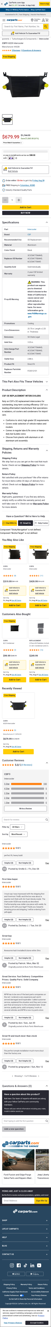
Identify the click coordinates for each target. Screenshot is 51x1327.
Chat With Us (11, 523)
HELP (4, 1237)
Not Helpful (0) (25, 863)
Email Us (27, 523)
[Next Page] (39, 1076)
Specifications (10, 222)
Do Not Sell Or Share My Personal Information (25, 1299)
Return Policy (28, 484)
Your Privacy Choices (39, 1295)
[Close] (48, 1311)
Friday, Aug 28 (38, 180)
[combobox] (18, 834)
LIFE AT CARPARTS (10, 1229)
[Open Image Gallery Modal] (25, 85)
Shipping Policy (28, 465)
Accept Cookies (36, 1323)
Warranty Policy (41, 503)
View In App (44, 4)
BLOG (4, 1246)
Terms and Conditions (37, 1288)
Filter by (5, 827)
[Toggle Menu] (4, 20)
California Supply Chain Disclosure (15, 1292)
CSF (29, 235)
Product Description (14, 390)
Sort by (5, 834)
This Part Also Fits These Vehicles (22, 381)
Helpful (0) (8, 863)
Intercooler (32, 229)
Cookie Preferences (11, 1295)
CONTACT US (8, 1254)
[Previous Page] (12, 1076)
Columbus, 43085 (27, 185)
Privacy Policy (12, 1288)
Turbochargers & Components (24, 39)
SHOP (4, 1220)
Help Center (43, 523)
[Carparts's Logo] (14, 20)
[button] (25, 4)
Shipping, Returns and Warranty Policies (20, 450)
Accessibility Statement (40, 1292)
